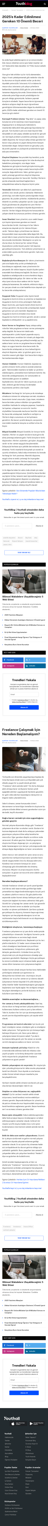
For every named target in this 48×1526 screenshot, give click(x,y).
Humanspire (29, 1481)
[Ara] (44, 3)
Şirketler (8, 1444)
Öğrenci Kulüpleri (11, 1460)
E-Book (28, 1447)
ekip (35, 538)
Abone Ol (24, 707)
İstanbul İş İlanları (11, 1478)
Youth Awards (30, 1456)
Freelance (7, 1226)
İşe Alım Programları (12, 1471)
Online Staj (9, 1487)
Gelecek (6, 541)
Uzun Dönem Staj (11, 1490)
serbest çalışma (9, 1230)
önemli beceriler (32, 541)
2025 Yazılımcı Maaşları (14, 615)
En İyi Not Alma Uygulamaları (16, 632)
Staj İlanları (9, 1484)
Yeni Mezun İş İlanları (12, 1474)
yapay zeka (7, 544)
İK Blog (28, 1450)
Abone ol (39, 526)
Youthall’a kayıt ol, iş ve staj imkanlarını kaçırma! (21, 1188)
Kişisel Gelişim (17, 541)
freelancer (17, 1226)
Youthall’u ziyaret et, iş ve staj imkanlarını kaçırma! (23, 499)
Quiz (27, 1487)
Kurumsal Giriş (30, 1440)
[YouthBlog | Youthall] (24, 3)
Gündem (28, 1493)
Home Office (28, 1226)
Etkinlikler (8, 1450)
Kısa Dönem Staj (11, 1493)
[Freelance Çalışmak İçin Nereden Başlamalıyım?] (24, 771)
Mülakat (28, 1478)
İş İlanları (8, 1481)
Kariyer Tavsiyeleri (10, 28)
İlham (27, 1484)
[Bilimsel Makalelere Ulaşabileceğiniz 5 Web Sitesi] (24, 581)
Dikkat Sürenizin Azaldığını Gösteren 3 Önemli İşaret (25, 620)
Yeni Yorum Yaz (24, 552)
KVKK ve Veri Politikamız (14, 1508)
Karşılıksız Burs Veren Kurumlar (17, 645)
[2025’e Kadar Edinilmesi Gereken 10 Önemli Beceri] (24, 54)
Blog (6, 1456)
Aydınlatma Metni (11, 1511)
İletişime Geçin (30, 1460)
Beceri (20, 538)
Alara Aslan (24, 28)
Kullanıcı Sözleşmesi (12, 1505)
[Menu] (3, 3)
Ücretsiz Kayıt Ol (31, 1444)
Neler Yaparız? (30, 1437)
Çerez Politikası (10, 1515)
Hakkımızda (9, 1437)
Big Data (28, 538)
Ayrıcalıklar (9, 1453)
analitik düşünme (9, 538)
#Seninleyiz (29, 1453)
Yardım (7, 1440)
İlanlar (7, 1447)
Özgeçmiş (29, 1474)
